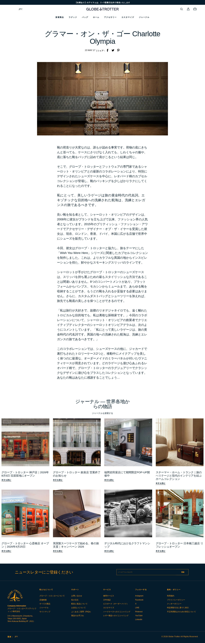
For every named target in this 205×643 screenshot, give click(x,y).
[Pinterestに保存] (118, 51)
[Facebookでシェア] (107, 51)
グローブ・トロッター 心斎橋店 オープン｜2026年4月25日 (25, 545)
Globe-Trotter (174, 637)
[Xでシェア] (113, 51)
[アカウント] (188, 8)
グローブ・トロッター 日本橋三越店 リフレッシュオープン (179, 545)
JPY (20, 9)
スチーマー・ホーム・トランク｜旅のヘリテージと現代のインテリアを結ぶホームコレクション (179, 475)
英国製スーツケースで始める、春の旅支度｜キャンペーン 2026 (76, 545)
